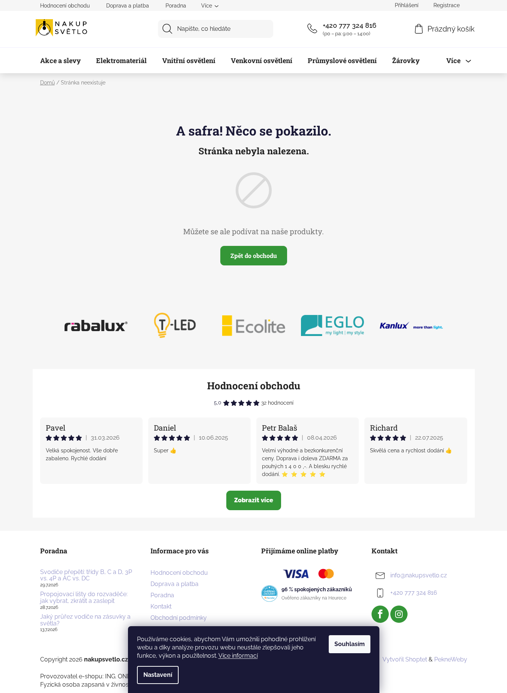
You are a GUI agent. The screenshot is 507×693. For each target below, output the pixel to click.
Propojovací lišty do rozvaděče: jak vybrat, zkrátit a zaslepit (84, 597)
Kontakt (161, 606)
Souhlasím (349, 644)
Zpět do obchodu (253, 255)
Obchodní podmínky (178, 617)
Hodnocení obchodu (65, 6)
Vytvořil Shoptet (404, 659)
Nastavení (157, 674)
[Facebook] (380, 614)
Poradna (175, 6)
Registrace (446, 5)
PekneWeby (450, 659)
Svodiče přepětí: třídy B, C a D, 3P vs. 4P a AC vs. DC (86, 575)
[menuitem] (60, 60)
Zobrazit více (253, 500)
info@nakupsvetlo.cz (418, 575)
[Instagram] (399, 614)
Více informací (238, 655)
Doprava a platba (127, 6)
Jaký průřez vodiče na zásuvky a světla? (85, 620)
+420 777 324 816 (349, 25)
